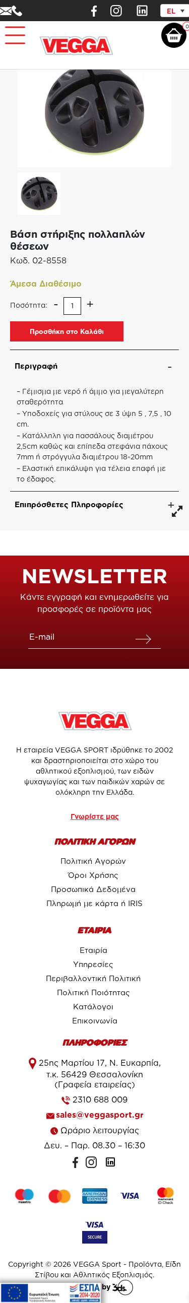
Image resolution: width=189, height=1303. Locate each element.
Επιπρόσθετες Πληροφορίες (69, 504)
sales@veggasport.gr (100, 1114)
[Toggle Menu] (13, 31)
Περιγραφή (36, 366)
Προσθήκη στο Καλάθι (67, 331)
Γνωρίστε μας (95, 816)
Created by (91, 1286)
